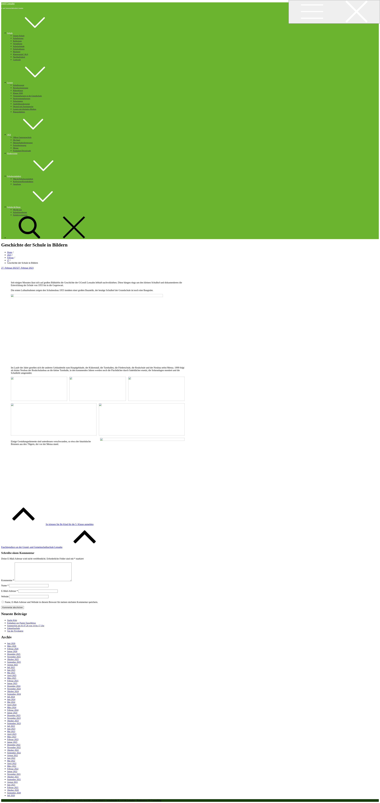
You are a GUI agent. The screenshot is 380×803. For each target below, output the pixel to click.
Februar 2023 (12, 739)
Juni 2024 (11, 699)
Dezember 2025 (13, 654)
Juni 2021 (11, 785)
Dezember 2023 (13, 715)
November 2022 (14, 747)
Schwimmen (18, 101)
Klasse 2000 (18, 93)
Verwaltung (17, 44)
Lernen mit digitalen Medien (24, 109)
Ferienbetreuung (19, 145)
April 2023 (11, 734)
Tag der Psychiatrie (15, 631)
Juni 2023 (11, 729)
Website (5, 596)
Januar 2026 (12, 651)
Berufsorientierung (20, 88)
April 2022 (11, 763)
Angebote (17, 184)
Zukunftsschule (13, 628)
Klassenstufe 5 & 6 (20, 54)
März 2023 (11, 737)
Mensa (15, 148)
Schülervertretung (20, 215)
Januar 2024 (12, 713)
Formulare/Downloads (22, 151)
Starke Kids (12, 620)
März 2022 (11, 766)
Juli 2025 (11, 667)
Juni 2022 (11, 758)
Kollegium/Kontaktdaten (23, 182)
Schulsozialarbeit (14, 176)
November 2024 (14, 689)
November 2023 (14, 718)
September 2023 (14, 723)
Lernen (10, 83)
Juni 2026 (11, 643)
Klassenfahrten (19, 112)
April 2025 (11, 675)
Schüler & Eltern (13, 207)
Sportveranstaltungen (21, 99)
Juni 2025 (11, 670)
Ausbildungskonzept (21, 104)
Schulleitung (18, 38)
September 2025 (14, 662)
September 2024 (14, 694)
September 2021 (14, 779)
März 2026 (11, 646)
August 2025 (12, 665)
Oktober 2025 (13, 659)
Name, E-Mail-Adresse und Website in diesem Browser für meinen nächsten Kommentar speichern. (51, 602)
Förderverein (12, 153)
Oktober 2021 (13, 777)
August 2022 (12, 755)
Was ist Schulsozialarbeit (23, 179)
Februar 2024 (12, 710)
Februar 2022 (12, 769)
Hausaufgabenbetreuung (23, 143)
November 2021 (14, 774)
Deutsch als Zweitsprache (23, 107)
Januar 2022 (12, 771)
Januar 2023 (12, 742)
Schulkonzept (18, 85)
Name (5, 585)
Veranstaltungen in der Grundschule (27, 96)
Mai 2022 (11, 761)
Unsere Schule (18, 36)
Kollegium (17, 41)
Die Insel (16, 140)
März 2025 (11, 678)
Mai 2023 (11, 731)
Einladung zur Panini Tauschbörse (21, 623)
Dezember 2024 (13, 686)
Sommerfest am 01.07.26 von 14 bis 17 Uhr (25, 626)
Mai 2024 (11, 702)
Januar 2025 (12, 683)
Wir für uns (17, 210)
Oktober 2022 (13, 750)
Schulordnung (18, 49)
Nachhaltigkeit (19, 57)
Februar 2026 (12, 649)
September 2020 (14, 793)
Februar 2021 (12, 787)
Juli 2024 (11, 697)
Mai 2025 (11, 673)
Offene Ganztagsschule (22, 137)
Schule (10, 33)
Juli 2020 (11, 795)
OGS (9, 135)
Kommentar (7, 580)
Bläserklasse (18, 91)
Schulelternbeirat (20, 212)
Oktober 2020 (13, 790)
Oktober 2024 (13, 691)
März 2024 (11, 707)
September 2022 (14, 753)
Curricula (17, 60)
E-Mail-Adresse (9, 591)
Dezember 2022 (13, 745)
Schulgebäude (18, 46)
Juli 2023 (11, 726)
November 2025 (14, 657)
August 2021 (12, 782)
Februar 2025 (12, 681)
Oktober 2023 (13, 721)
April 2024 (11, 705)
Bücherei (16, 52)
